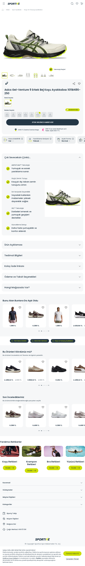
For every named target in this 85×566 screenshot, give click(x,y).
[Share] (74, 83)
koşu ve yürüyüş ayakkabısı (33, 10)
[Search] (72, 3)
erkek (8, 10)
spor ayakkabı (16, 10)
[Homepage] (13, 3)
